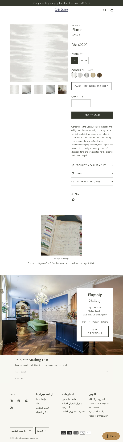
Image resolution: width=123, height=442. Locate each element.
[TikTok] (11, 407)
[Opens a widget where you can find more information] (111, 436)
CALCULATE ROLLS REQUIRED (91, 86)
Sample (84, 60)
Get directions (95, 331)
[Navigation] (10, 10)
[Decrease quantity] (75, 103)
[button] (12, 52)
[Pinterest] (18, 400)
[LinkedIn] (26, 400)
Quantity (77, 96)
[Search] (104, 10)
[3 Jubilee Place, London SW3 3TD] (61, 315)
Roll (74, 60)
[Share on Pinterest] (73, 200)
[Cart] (111, 10)
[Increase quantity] (86, 103)
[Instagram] (11, 400)
